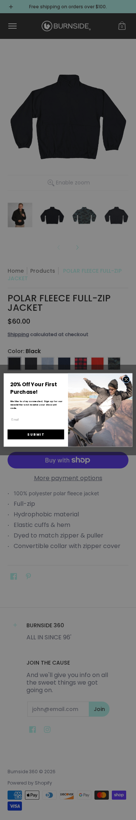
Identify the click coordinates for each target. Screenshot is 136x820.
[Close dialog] (126, 379)
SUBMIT (35, 434)
